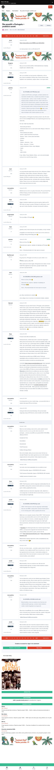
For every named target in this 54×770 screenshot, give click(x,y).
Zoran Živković (5, 723)
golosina (6, 29)
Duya (10, 73)
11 (19, 35)
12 (22, 35)
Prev (7, 35)
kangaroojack (10, 214)
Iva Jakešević (5, 715)
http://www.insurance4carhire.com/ (31, 533)
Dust (36, 91)
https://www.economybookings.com (33, 363)
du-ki (10, 40)
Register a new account (14, 647)
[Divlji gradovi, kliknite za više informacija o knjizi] (11, 659)
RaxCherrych (10, 255)
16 (33, 35)
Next (37, 35)
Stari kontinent (21, 29)
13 (25, 35)
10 (17, 35)
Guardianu (23, 527)
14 (27, 35)
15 (30, 35)
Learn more (2, 2)
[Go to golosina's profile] (3, 30)
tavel (10, 169)
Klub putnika (4, 731)
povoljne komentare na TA (40, 384)
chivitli (10, 499)
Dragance (10, 63)
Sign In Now (39, 647)
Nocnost (11, 303)
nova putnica (10, 188)
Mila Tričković (5, 708)
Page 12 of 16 (46, 35)
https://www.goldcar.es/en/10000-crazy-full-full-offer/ (32, 43)
